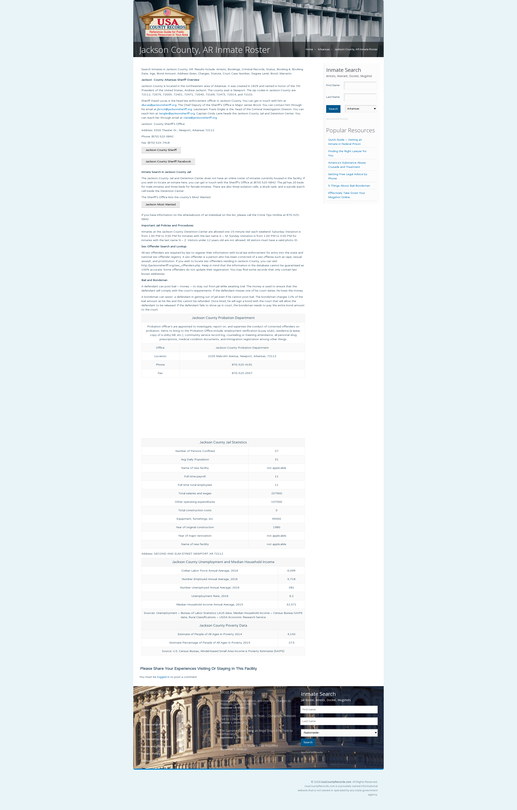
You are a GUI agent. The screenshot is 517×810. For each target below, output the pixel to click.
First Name (333, 85)
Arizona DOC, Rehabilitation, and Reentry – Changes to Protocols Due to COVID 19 (255, 702)
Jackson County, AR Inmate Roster (356, 49)
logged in (163, 677)
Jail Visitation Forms (154, 739)
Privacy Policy (150, 753)
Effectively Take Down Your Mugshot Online (346, 195)
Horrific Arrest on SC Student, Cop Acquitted (249, 745)
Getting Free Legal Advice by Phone (347, 176)
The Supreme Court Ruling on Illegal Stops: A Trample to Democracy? (256, 732)
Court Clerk (149, 732)
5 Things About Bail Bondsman (349, 185)
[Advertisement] (223, 408)
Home (309, 49)
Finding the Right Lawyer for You (347, 153)
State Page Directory (155, 710)
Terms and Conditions (156, 746)
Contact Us (149, 761)
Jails (144, 717)
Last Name (333, 97)
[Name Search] (185, 21)
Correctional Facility (154, 724)
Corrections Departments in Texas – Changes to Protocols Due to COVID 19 (258, 717)
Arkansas (324, 49)
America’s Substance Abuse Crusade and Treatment (347, 165)
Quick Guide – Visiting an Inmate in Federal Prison (345, 142)
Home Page (149, 702)
